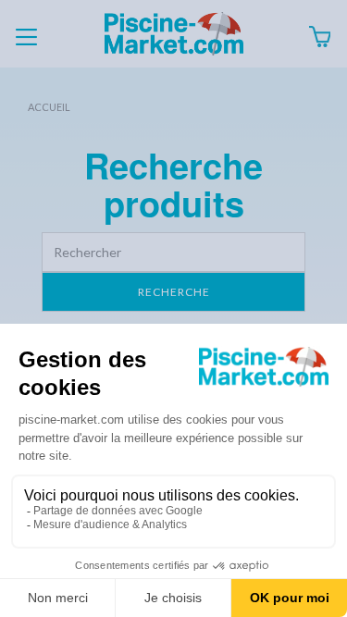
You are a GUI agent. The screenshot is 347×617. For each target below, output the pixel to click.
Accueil (49, 107)
